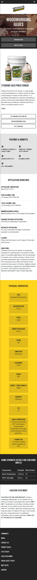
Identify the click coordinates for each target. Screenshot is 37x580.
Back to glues (18, 45)
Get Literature (18, 126)
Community (5, 533)
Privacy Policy (6, 547)
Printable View (18, 40)
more (3, 108)
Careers (4, 570)
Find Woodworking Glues (18, 121)
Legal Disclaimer (6, 556)
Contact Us (5, 542)
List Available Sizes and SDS (19, 116)
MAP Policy (5, 565)
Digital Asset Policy (8, 561)
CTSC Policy (5, 552)
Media (3, 538)
